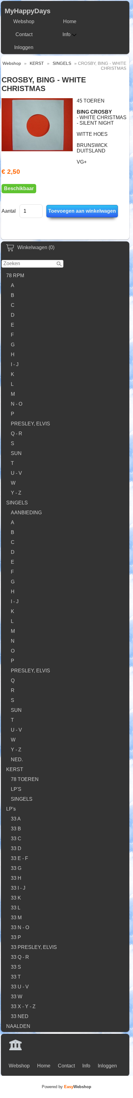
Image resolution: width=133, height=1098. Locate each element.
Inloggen (23, 47)
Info (66, 34)
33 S (16, 967)
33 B (16, 828)
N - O (16, 404)
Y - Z (16, 492)
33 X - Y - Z (23, 1006)
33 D (16, 848)
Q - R (16, 433)
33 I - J (18, 888)
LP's (11, 809)
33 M (16, 917)
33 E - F (19, 858)
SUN (16, 453)
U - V (16, 473)
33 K (16, 897)
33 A (16, 818)
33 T (16, 976)
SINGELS (17, 502)
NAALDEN (18, 1026)
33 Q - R (20, 957)
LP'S (16, 789)
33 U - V (20, 986)
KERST (14, 769)
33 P (16, 937)
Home (69, 21)
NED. (17, 759)
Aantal (9, 211)
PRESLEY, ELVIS (30, 423)
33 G (16, 868)
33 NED (19, 1016)
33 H (16, 878)
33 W (16, 996)
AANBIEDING (26, 512)
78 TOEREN (25, 779)
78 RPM (15, 275)
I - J (15, 364)
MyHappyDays (27, 11)
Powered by (66, 1086)
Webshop (23, 21)
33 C (16, 838)
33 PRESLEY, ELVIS (34, 947)
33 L (15, 907)
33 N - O (20, 927)
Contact (23, 34)
